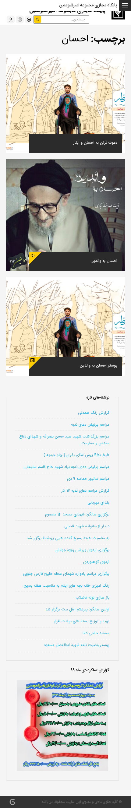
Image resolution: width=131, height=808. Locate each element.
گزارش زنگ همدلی (93, 412)
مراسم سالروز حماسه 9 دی (88, 479)
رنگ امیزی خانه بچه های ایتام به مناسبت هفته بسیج (66, 585)
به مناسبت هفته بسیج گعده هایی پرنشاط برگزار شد (68, 538)
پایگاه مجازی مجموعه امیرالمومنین (88, 5)
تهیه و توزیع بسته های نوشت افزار (81, 621)
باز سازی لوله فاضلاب (92, 597)
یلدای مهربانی (98, 502)
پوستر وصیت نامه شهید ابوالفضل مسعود (76, 645)
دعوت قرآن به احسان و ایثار (95, 142)
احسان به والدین (103, 261)
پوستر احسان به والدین (98, 365)
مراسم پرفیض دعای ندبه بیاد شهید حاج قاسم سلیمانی (66, 467)
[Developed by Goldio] (12, 802)
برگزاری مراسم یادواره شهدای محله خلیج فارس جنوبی (66, 574)
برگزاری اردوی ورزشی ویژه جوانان (82, 550)
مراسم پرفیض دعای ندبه (90, 424)
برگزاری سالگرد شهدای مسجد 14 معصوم (77, 514)
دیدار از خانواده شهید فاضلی (86, 526)
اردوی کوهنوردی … (94, 562)
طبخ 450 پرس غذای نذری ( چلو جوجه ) (76, 455)
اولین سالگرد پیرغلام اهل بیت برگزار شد (77, 609)
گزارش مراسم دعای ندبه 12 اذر (85, 490)
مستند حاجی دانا (96, 633)
